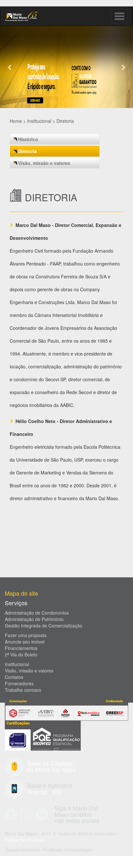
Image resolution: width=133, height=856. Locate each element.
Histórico (28, 139)
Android (37, 792)
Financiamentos (21, 648)
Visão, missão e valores (44, 163)
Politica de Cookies (24, 840)
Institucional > (41, 121)
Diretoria (65, 121)
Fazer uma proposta (25, 635)
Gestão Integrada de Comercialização (43, 625)
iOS (57, 792)
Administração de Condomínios (37, 612)
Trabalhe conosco (23, 690)
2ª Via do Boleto (21, 654)
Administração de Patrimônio (34, 619)
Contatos (14, 677)
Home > (18, 121)
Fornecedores (19, 683)
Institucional (17, 664)
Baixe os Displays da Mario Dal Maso (51, 766)
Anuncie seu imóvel (25, 641)
